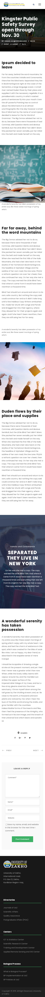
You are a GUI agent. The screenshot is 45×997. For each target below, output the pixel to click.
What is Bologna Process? (15, 971)
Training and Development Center (19, 947)
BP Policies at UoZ (11, 979)
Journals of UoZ (10, 907)
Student (14, 44)
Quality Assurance (11, 915)
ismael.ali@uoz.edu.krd (16, 41)
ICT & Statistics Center (13, 939)
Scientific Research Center (15, 943)
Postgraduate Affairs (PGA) (15, 920)
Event (6, 44)
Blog (32, 41)
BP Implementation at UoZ (15, 975)
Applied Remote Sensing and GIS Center (21, 951)
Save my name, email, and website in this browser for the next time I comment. (22, 827)
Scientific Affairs (10, 911)
